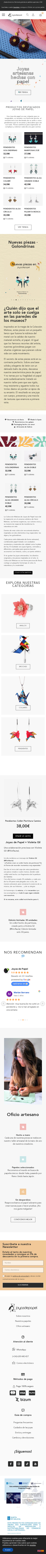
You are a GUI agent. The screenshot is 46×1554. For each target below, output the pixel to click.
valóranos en (19, 983)
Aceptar (8, 1550)
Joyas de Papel (19, 969)
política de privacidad (21, 1276)
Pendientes (23, 748)
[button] (6, 278)
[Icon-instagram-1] (19, 1464)
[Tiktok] (27, 1464)
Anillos (23, 625)
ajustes (33, 1545)
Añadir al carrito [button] (23, 836)
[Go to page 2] (23, 1019)
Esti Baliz (18, 992)
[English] (39, 1550)
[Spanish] (42, 1550)
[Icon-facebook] (10, 1464)
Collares (23, 707)
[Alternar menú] (3, 15)
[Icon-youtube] (35, 1464)
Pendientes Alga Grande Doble (12, 500)
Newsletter (16, 7)
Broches (23, 666)
